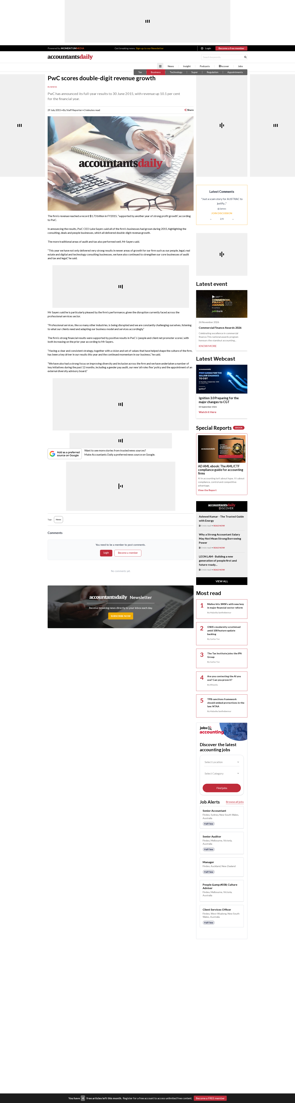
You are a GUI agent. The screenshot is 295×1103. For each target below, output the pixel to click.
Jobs (240, 66)
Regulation (212, 72)
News (171, 66)
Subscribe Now (121, 616)
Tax (140, 72)
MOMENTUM (72, 48)
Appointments (235, 72)
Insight (187, 66)
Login (208, 48)
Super (194, 72)
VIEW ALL (222, 581)
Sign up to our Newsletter (150, 48)
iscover (225, 66)
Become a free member (231, 48)
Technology (176, 72)
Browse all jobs (235, 801)
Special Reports (219, 428)
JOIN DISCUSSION (221, 213)
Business (156, 72)
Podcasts (205, 66)
